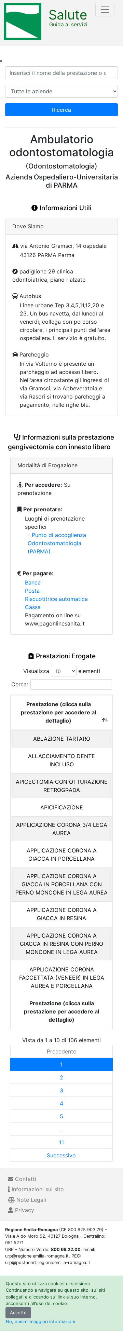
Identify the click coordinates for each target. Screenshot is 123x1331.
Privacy (23, 1210)
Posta (32, 590)
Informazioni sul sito (37, 1189)
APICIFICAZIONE (61, 807)
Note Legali (30, 1199)
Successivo (61, 1155)
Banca (33, 582)
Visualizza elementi (61, 671)
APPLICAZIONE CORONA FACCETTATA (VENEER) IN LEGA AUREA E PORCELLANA (61, 977)
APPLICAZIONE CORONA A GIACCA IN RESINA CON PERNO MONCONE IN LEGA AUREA (61, 943)
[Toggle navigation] (104, 9)
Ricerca (61, 109)
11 (61, 1142)
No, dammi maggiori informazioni (40, 1321)
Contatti (24, 1178)
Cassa (33, 607)
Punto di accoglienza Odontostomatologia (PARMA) (57, 543)
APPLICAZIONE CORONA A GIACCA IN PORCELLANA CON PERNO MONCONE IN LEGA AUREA (61, 884)
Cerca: (19, 684)
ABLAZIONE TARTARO (61, 738)
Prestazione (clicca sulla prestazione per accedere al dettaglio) (58, 712)
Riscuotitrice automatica (56, 598)
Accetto (18, 1312)
